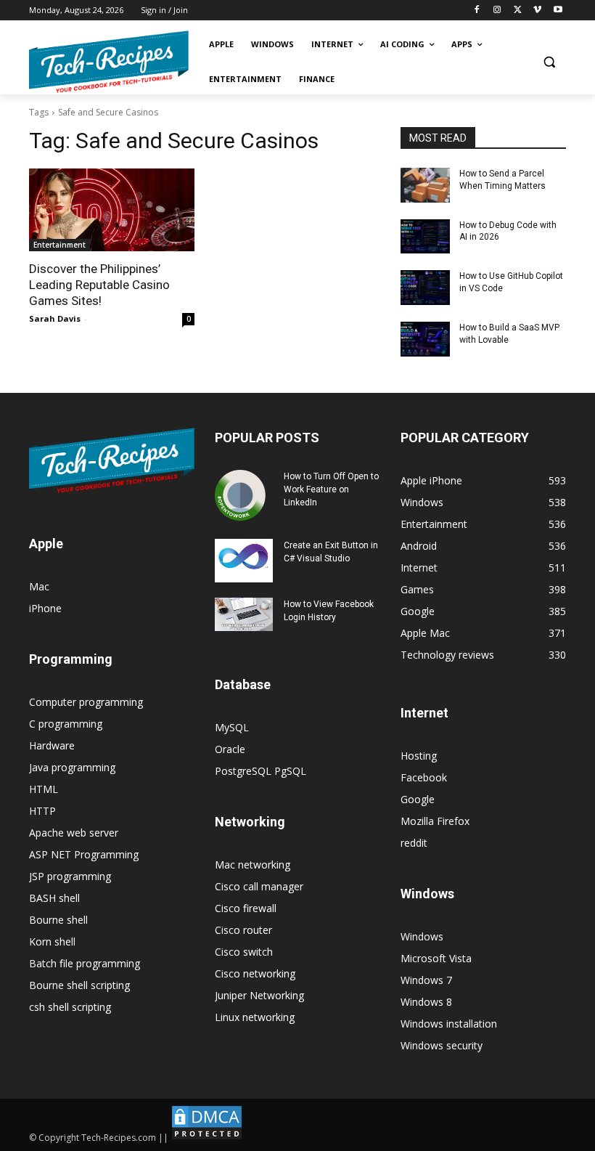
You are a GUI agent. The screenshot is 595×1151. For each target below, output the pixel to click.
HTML (43, 789)
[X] (517, 10)
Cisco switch (244, 952)
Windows (422, 936)
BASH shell (54, 898)
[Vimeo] (537, 10)
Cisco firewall (245, 908)
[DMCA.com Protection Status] (207, 1137)
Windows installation (449, 1023)
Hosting (419, 755)
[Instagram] (497, 10)
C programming (65, 724)
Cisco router (243, 930)
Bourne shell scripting (79, 985)
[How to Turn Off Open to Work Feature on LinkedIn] (244, 495)
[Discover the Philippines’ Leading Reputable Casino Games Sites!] (111, 209)
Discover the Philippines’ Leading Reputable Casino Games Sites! (99, 284)
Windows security (442, 1045)
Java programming (72, 767)
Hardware (52, 745)
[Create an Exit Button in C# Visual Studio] (244, 560)
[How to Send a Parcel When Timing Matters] (425, 185)
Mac (39, 586)
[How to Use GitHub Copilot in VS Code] (425, 287)
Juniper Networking (259, 995)
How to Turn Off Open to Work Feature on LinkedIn (331, 489)
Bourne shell (58, 920)
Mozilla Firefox (435, 821)
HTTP (42, 811)
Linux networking (255, 1017)
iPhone (45, 608)
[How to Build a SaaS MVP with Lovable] (425, 339)
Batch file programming (84, 963)
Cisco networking (255, 973)
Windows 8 (426, 1002)
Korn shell (52, 941)
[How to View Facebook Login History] (244, 614)
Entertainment (59, 245)
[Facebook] (477, 10)
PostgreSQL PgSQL (260, 771)
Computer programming (86, 702)
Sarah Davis (55, 318)
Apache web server (73, 832)
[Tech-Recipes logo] (109, 62)
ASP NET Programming (84, 854)
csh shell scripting (70, 1007)
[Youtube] (557, 10)
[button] (549, 62)
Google (418, 799)
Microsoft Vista (436, 958)
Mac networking (252, 864)
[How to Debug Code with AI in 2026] (425, 236)
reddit (414, 843)
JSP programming (70, 876)
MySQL (232, 727)
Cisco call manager (259, 886)
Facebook (424, 777)
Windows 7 (426, 980)
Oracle (230, 749)
